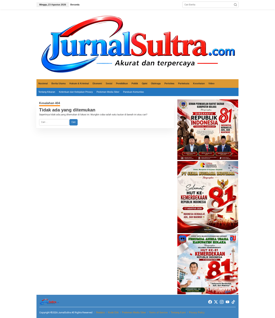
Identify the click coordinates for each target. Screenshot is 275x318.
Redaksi (100, 312)
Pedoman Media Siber (134, 312)
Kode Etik (113, 312)
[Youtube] (227, 302)
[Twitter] (215, 302)
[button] (235, 4)
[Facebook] (210, 302)
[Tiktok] (233, 302)
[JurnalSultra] (137, 44)
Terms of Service (158, 312)
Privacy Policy (197, 312)
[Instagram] (221, 302)
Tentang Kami (178, 312)
